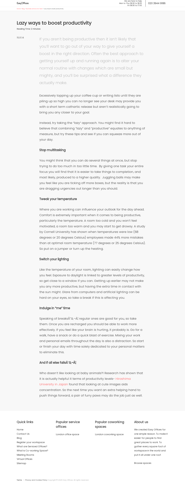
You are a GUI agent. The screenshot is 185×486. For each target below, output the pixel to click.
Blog (23, 9)
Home (19, 9)
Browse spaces (142, 463)
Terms (19, 480)
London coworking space (109, 434)
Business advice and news (34, 9)
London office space (67, 434)
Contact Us (23, 433)
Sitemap (21, 463)
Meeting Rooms (25, 454)
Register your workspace (31, 442)
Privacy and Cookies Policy (36, 480)
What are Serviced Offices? (32, 446)
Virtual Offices (24, 459)
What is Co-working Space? (32, 450)
